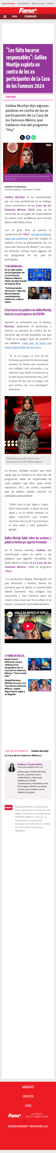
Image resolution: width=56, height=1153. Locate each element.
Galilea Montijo (40, 751)
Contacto (28, 1096)
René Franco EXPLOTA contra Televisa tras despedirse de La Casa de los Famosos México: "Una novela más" (15, 668)
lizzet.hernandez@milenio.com (30, 767)
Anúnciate (28, 1087)
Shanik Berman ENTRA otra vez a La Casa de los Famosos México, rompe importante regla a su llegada (15, 687)
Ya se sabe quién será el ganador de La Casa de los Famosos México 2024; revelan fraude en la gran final (16, 276)
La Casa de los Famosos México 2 (23, 755)
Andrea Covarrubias (15, 187)
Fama (14, 16)
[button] (22, 137)
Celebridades (30, 16)
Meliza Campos (38, 3)
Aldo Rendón (23, 3)
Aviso (28, 1105)
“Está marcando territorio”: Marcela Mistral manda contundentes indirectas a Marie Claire (15, 295)
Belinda (50, 3)
